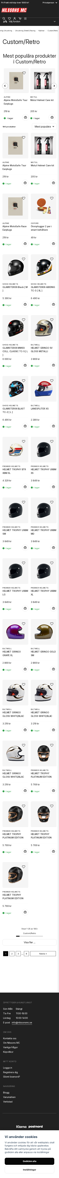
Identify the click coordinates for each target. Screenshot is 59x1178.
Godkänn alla (29, 1161)
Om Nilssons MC (11, 1042)
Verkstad (7, 1101)
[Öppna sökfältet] (4, 18)
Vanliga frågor (10, 1047)
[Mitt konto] (14, 18)
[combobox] (29, 21)
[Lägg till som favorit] (9, 18)
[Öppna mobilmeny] (25, 18)
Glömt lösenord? (11, 1076)
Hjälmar (41, 31)
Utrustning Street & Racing (25, 31)
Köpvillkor (8, 1052)
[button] (23, 137)
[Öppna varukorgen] (20, 18)
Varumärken (9, 1097)
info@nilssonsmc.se (22, 1022)
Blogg (6, 1092)
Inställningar (29, 1169)
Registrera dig (10, 1072)
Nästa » (43, 954)
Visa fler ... (29, 942)
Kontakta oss (9, 1038)
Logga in (7, 1067)
